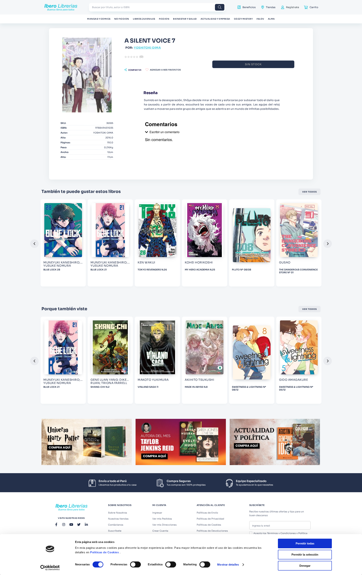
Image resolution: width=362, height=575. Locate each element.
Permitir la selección (304, 554)
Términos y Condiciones (281, 533)
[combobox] (157, 7)
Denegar (305, 565)
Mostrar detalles (228, 564)
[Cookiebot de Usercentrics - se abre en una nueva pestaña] (50, 567)
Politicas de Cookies (104, 552)
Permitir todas (305, 543)
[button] (132, 69)
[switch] (135, 564)
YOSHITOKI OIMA (147, 47)
